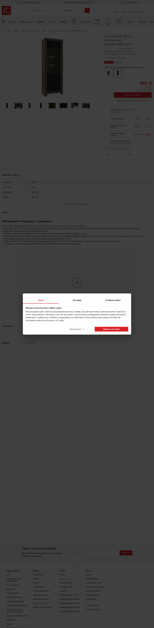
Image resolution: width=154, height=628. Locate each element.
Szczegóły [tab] (77, 300)
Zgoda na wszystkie (111, 329)
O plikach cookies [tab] (113, 300)
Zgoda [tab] (41, 300)
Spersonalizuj (75, 329)
